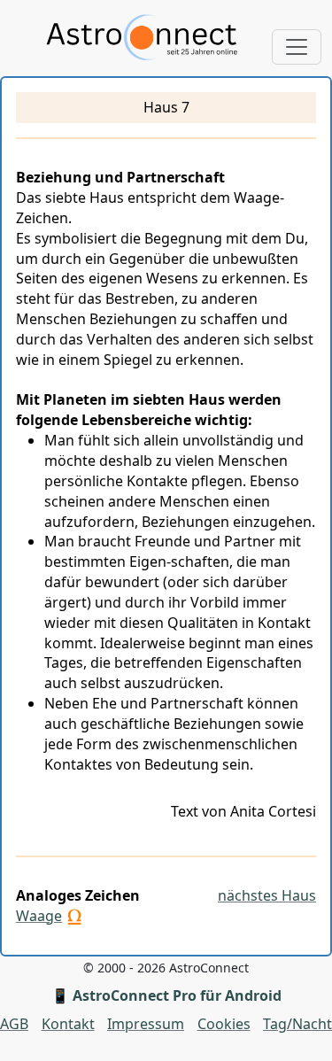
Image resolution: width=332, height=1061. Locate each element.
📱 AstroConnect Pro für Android (166, 995)
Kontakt (68, 1024)
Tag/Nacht (297, 1024)
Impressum (145, 1024)
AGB (14, 1024)
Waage (39, 915)
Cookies (224, 1024)
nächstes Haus (267, 895)
